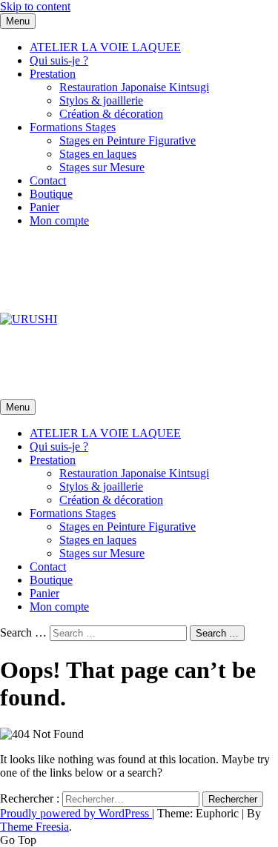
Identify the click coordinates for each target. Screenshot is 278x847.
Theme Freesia (34, 826)
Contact (48, 180)
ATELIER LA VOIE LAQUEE (105, 47)
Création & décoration (111, 113)
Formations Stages (73, 127)
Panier (44, 207)
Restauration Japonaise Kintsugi (134, 87)
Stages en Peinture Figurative (127, 140)
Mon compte (59, 220)
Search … (23, 632)
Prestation (53, 73)
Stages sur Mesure (102, 167)
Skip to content (35, 6)
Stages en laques (97, 153)
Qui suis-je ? (59, 60)
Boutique (51, 193)
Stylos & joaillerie (101, 100)
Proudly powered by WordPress (76, 813)
